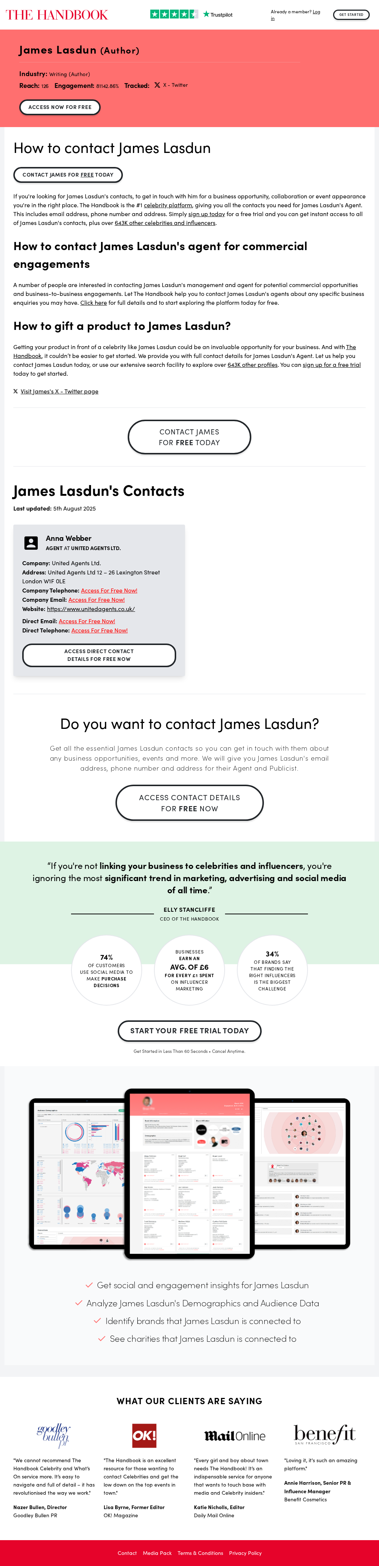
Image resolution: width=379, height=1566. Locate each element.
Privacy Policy (245, 1552)
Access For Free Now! (109, 590)
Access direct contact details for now (99, 654)
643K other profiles (253, 364)
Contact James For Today (68, 174)
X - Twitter (175, 84)
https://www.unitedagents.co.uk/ (91, 609)
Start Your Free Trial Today (189, 1030)
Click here (93, 302)
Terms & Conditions (200, 1552)
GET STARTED (351, 14)
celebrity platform (168, 205)
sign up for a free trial (332, 364)
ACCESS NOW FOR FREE (59, 106)
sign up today (206, 214)
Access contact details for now (189, 802)
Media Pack (157, 1552)
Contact (127, 1552)
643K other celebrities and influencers (165, 222)
